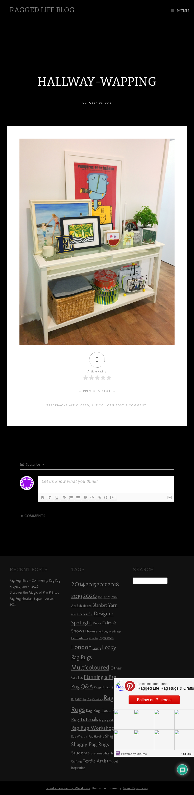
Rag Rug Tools (98, 710)
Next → (109, 391)
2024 (114, 597)
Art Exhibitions (81, 605)
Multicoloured (90, 667)
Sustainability (100, 753)
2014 (78, 583)
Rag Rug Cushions (93, 699)
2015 (91, 584)
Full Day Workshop (110, 631)
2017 (102, 584)
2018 (113, 584)
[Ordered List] (71, 498)
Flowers (91, 631)
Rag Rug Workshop (92, 728)
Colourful (85, 614)
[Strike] (63, 498)
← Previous (89, 391)
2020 (90, 596)
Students (80, 753)
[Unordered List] (78, 498)
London (81, 647)
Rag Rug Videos (107, 720)
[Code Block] (92, 498)
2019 (76, 595)
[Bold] (42, 498)
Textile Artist (95, 761)
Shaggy (111, 736)
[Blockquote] (85, 498)
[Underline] (56, 498)
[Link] (99, 498)
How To (93, 638)
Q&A (87, 686)
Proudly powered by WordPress (68, 788)
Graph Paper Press (135, 788)
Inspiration (106, 638)
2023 (107, 597)
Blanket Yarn (105, 605)
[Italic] (49, 498)
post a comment (131, 405)
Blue (73, 614)
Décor (97, 623)
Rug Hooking (96, 736)
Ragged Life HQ (103, 687)
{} (106, 497)
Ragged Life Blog (42, 10)
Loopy (97, 648)
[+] (113, 497)
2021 (100, 597)
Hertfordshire (79, 638)
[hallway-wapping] (97, 343)
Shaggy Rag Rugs (90, 744)
